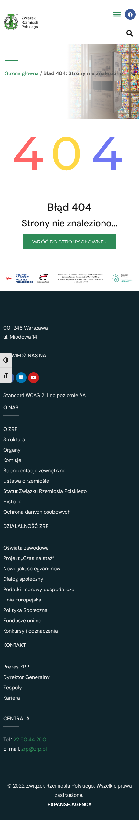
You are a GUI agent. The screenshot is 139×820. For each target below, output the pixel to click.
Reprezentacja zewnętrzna (34, 470)
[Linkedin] (21, 377)
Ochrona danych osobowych (36, 512)
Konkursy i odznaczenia (30, 630)
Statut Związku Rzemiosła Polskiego (45, 491)
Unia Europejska (22, 599)
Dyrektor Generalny (26, 677)
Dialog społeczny (23, 579)
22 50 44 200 (29, 739)
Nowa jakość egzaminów (31, 568)
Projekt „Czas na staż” (28, 558)
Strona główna (22, 73)
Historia (12, 501)
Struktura (14, 439)
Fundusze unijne (22, 620)
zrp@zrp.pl (34, 749)
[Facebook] (130, 14)
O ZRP (10, 429)
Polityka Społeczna (25, 610)
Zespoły (12, 687)
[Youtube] (33, 377)
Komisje (12, 460)
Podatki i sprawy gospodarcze (38, 589)
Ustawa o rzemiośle (26, 480)
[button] (117, 14)
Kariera (11, 697)
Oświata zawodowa (26, 548)
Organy (12, 449)
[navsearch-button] (129, 33)
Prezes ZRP (16, 666)
